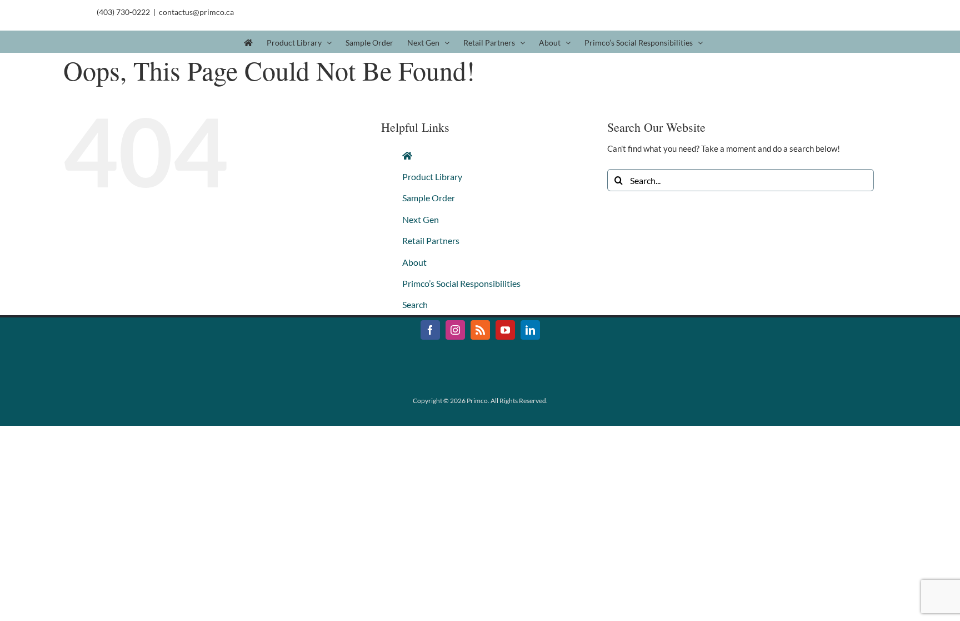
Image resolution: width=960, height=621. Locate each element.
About (414, 262)
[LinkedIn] (530, 330)
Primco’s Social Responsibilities (461, 283)
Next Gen (420, 219)
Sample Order (428, 197)
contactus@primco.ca (196, 12)
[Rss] (480, 330)
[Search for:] (740, 179)
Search (415, 304)
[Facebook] (430, 330)
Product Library (432, 176)
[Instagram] (455, 330)
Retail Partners (430, 240)
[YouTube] (505, 330)
